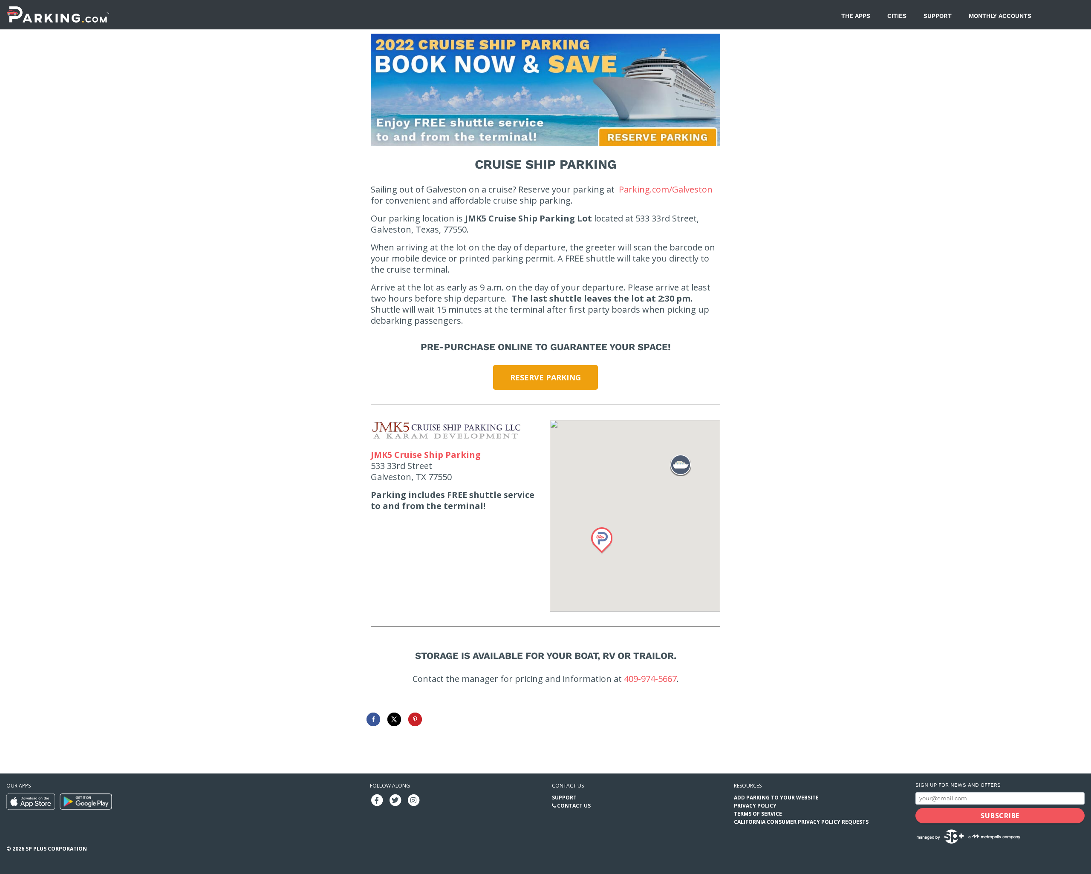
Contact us (568, 785)
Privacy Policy (755, 805)
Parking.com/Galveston (666, 189)
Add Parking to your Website (776, 797)
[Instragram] (413, 799)
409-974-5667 (650, 678)
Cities (896, 15)
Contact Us (574, 805)
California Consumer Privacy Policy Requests (801, 821)
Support (938, 15)
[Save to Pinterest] (415, 719)
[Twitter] (395, 799)
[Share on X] (394, 719)
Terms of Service (758, 813)
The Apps (855, 15)
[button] (601, 541)
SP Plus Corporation (56, 848)
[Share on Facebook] (373, 719)
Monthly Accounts (1000, 15)
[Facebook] (377, 799)
